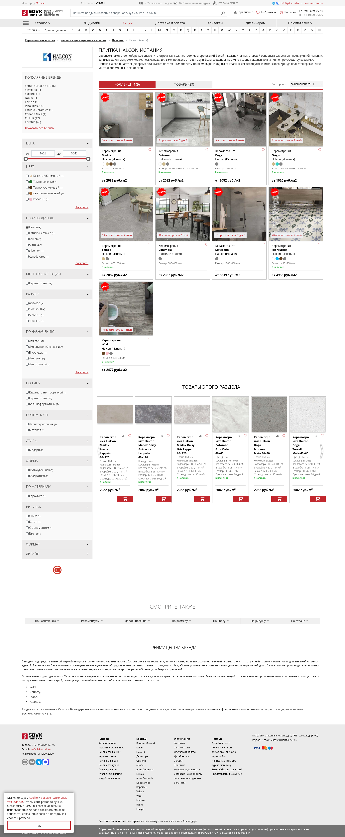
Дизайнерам (255, 23)
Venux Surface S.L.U (38, 86)
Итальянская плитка (110, 774)
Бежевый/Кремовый (48, 176)
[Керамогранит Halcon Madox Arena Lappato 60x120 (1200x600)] (115, 414)
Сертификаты (182, 747)
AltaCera (141, 765)
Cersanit (141, 760)
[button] (150, 149)
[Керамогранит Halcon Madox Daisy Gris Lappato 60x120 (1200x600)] (192, 414)
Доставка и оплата (170, 23)
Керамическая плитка (111, 747)
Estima (140, 774)
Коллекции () (127, 84)
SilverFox (31, 90)
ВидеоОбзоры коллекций (227, 769)
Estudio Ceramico (36, 110)
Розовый (40, 199)
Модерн (36, 450)
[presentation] (27, 176)
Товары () (184, 84)
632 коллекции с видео (158, 3)
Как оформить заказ (224, 752)
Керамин (141, 787)
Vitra (139, 795)
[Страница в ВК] (32, 762)
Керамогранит (40, 283)
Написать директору (224, 760)
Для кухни (37, 358)
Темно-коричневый (47, 187)
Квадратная (38, 476)
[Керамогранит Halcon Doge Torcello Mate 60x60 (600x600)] (307, 414)
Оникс (34, 516)
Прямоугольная (41, 470)
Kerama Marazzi (145, 743)
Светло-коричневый (48, 193)
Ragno (139, 804)
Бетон (34, 522)
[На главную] (44, 736)
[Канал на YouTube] (25, 762)
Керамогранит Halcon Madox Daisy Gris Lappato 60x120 (185, 445)
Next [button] (322, 451)
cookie (33, 797)
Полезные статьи (222, 747)
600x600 (36, 303)
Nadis (29, 98)
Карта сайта (219, 756)
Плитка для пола (108, 760)
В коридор (37, 352)
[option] (115, 449)
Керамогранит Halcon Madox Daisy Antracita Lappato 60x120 (147, 447)
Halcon (35, 227)
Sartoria (30, 94)
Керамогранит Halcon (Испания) (170, 155)
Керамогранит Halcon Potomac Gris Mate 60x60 (223, 445)
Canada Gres (33, 114)
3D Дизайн (91, 23)
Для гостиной (39, 364)
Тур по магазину (228, 3)
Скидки (178, 760)
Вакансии (179, 782)
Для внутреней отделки (46, 347)
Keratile (30, 122)
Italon (139, 747)
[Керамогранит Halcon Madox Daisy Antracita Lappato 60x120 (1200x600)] (153, 414)
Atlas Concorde (144, 778)
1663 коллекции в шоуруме (195, 3)
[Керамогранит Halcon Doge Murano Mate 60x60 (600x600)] (269, 414)
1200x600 (37, 309)
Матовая (36, 430)
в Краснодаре (189, 821)
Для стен (36, 341)
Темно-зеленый (45, 182)
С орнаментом (40, 528)
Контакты (215, 23)
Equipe (140, 809)
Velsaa (140, 791)
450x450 (36, 321)
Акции (128, 23)
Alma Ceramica (145, 769)
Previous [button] (100, 451)
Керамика (37, 496)
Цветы (35, 533)
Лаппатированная (43, 424)
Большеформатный (43, 404)
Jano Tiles (31, 106)
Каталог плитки (108, 743)
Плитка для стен (108, 769)
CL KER (29, 118)
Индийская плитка (109, 778)
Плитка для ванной (110, 752)
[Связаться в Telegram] (274, 3)
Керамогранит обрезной (47, 392)
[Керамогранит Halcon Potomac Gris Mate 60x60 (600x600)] (230, 414)
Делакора (142, 756)
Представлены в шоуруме (227, 774)
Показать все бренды (39, 128)
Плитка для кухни (109, 765)
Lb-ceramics (143, 782)
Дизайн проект (221, 743)
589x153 (36, 315)
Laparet (140, 752)
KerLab (29, 102)
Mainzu (140, 800)
